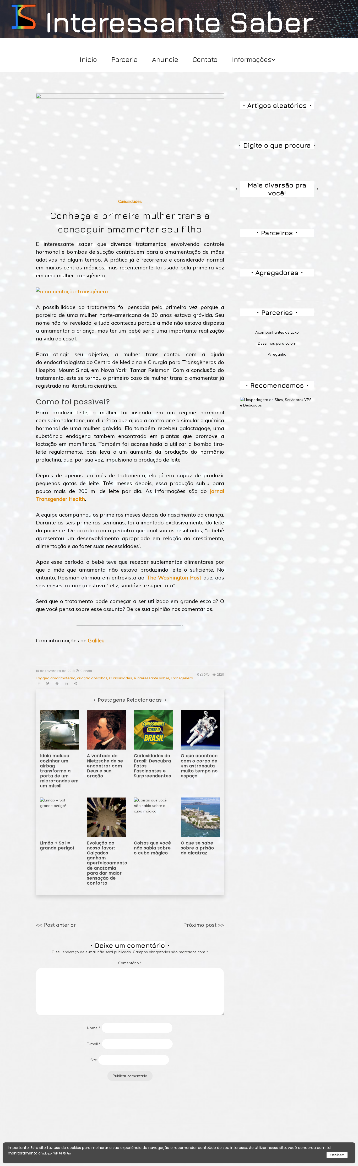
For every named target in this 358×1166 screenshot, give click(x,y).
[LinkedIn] (66, 683)
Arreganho (277, 354)
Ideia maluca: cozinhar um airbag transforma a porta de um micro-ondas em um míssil (59, 771)
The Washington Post (174, 577)
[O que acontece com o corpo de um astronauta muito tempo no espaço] (200, 729)
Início (88, 59)
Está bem (337, 1155)
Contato (205, 59)
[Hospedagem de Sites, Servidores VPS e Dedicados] (277, 402)
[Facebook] (39, 683)
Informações (252, 59)
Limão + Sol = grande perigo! (57, 845)
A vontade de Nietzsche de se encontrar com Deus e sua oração (105, 766)
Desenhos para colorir (277, 343)
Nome (93, 1028)
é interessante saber (151, 678)
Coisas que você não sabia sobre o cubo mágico (152, 848)
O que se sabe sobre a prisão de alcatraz (197, 848)
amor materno (62, 678)
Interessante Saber (179, 21)
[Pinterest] (57, 683)
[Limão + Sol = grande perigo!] (59, 816)
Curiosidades (130, 201)
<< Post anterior (56, 924)
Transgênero (182, 678)
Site (93, 1059)
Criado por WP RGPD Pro (55, 1154)
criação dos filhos (92, 678)
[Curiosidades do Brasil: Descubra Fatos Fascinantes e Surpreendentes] (153, 729)
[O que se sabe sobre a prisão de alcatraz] (200, 816)
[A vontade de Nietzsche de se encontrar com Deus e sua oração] (106, 729)
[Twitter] (47, 683)
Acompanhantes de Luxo (277, 332)
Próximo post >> (203, 924)
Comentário (130, 963)
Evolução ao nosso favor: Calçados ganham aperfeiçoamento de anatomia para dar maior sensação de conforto (107, 863)
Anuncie (165, 59)
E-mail (94, 1044)
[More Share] (75, 683)
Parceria (124, 59)
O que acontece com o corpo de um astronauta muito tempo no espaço (199, 766)
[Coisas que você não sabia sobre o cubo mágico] (153, 816)
